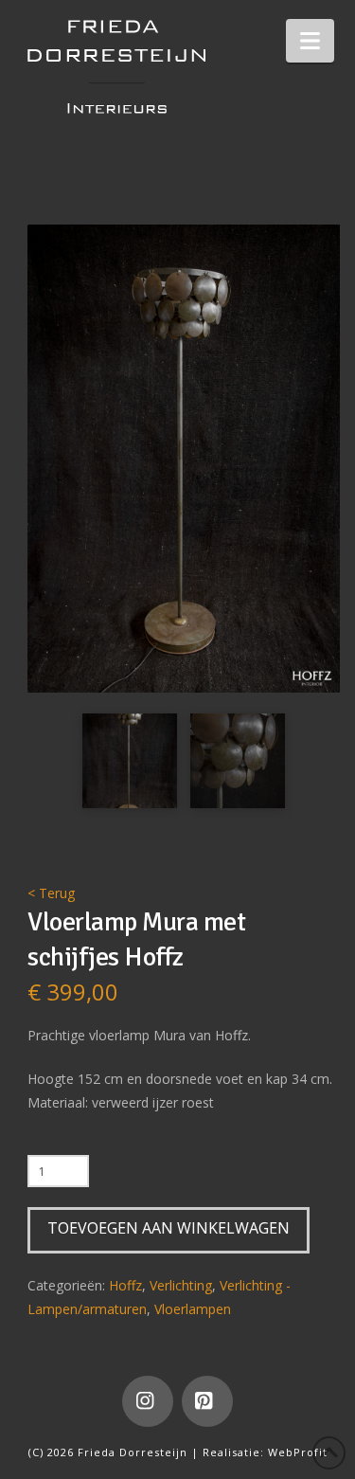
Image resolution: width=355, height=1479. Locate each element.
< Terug (51, 893)
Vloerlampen (192, 1309)
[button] (310, 41)
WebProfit (298, 1452)
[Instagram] (147, 1401)
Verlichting (181, 1285)
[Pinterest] (207, 1401)
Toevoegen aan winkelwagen (168, 1227)
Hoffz (125, 1285)
